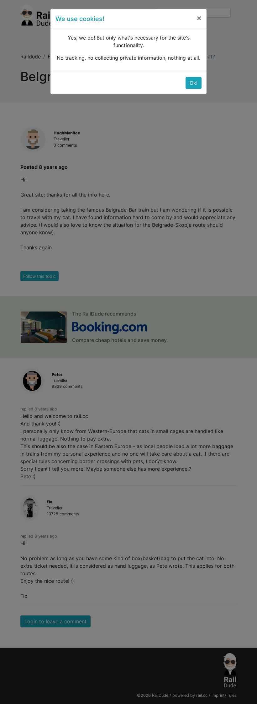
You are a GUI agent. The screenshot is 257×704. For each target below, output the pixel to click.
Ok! (193, 83)
